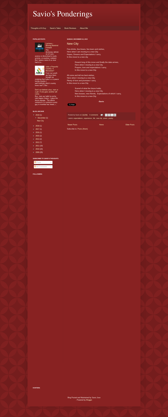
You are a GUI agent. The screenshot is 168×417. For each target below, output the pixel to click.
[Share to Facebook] (115, 115)
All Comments (41, 167)
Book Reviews (70, 28)
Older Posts (130, 125)
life (94, 118)
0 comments (93, 115)
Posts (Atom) (83, 129)
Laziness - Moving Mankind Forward (52, 46)
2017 (38, 129)
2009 (38, 152)
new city (99, 118)
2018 (38, 126)
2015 (38, 136)
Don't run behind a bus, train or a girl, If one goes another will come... (46, 92)
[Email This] (106, 115)
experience (88, 118)
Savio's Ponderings (62, 13)
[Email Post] (101, 115)
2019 (38, 115)
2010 (38, 149)
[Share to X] (112, 115)
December (42, 118)
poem (105, 118)
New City (72, 43)
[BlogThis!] (109, 115)
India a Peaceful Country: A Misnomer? (52, 69)
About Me (84, 28)
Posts (38, 162)
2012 (38, 142)
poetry (111, 118)
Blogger (89, 400)
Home (101, 125)
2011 (38, 146)
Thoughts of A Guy (38, 28)
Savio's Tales (55, 28)
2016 (38, 132)
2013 (38, 139)
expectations (78, 118)
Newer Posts (72, 125)
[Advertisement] (43, 240)
